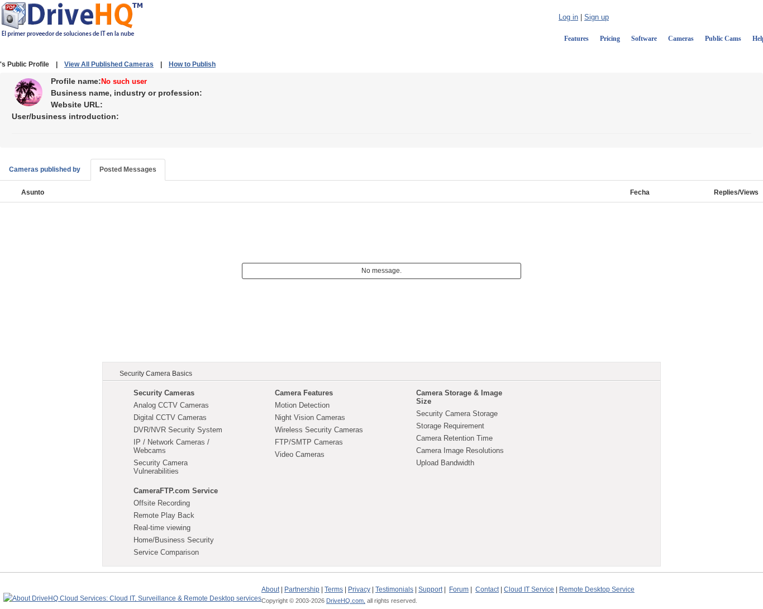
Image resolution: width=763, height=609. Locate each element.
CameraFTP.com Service (175, 491)
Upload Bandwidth (445, 463)
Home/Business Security (173, 540)
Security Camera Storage (457, 413)
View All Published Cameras (109, 64)
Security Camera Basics (156, 373)
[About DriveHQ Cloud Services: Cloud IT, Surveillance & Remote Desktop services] (132, 593)
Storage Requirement (450, 426)
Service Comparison (166, 552)
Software (644, 39)
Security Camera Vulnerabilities (160, 467)
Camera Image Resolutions (460, 450)
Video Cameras (300, 454)
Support (430, 589)
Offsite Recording (161, 503)
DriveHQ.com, (345, 600)
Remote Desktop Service (597, 589)
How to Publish (192, 64)
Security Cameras (163, 393)
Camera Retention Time (454, 438)
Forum (459, 589)
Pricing (610, 39)
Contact (487, 589)
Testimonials (394, 589)
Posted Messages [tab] (127, 169)
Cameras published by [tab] (44, 169)
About (270, 589)
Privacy (359, 589)
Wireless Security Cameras (319, 430)
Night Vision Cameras (310, 417)
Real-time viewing (161, 527)
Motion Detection (302, 405)
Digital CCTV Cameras (170, 417)
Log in (568, 17)
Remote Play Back (163, 515)
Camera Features (304, 393)
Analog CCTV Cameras (171, 405)
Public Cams (723, 39)
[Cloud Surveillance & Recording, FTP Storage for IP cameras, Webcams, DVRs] (72, 19)
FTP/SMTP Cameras (309, 442)
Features (576, 39)
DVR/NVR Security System (177, 430)
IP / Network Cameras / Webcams (171, 446)
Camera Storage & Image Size (459, 397)
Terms (334, 589)
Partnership (301, 589)
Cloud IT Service (529, 589)
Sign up (596, 17)
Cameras (681, 39)
